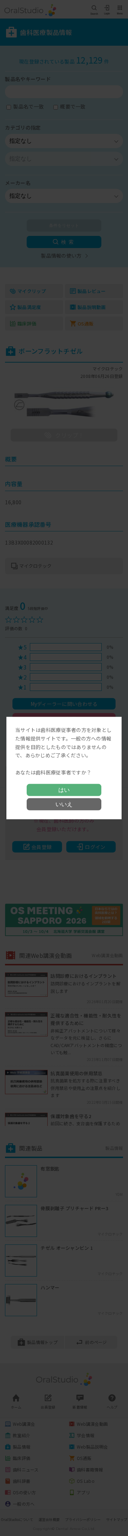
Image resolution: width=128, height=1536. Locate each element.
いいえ (64, 804)
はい (64, 790)
